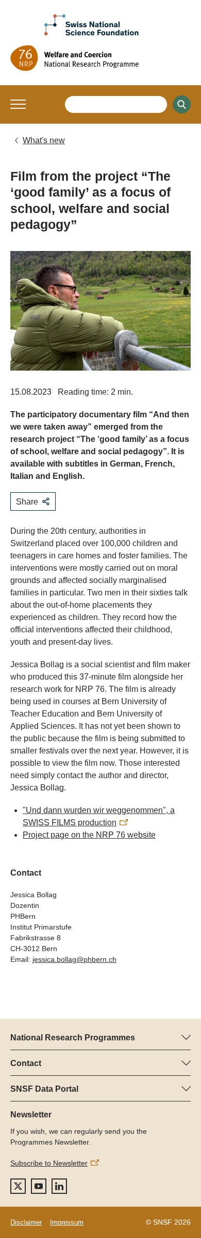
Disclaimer (26, 1222)
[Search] (182, 104)
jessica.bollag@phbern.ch (74, 959)
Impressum (66, 1222)
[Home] (100, 58)
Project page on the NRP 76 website (89, 834)
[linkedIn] (59, 1186)
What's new (44, 140)
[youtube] (38, 1186)
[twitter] (18, 1186)
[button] (18, 104)
